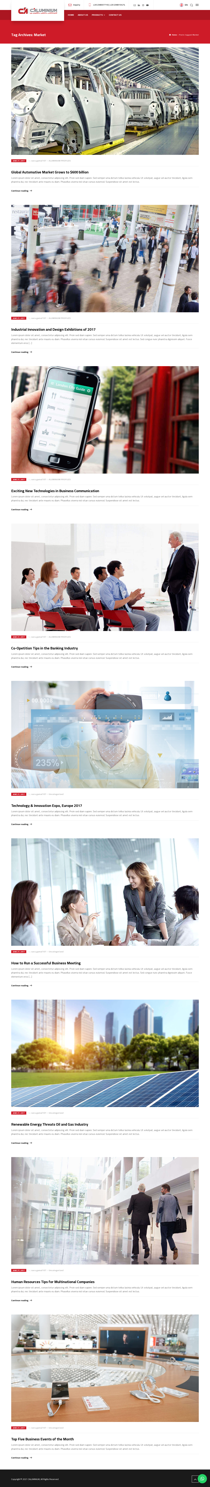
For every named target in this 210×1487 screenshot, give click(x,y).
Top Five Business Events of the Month (42, 1439)
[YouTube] (147, 5)
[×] (202, 1478)
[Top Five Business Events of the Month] (105, 1368)
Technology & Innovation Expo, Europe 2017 (46, 805)
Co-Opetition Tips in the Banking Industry (44, 648)
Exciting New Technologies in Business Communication (55, 490)
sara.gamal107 (38, 161)
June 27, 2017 (19, 160)
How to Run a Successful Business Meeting (46, 963)
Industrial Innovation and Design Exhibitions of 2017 (53, 329)
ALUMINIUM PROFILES (60, 161)
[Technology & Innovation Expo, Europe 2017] (105, 734)
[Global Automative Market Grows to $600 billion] (105, 101)
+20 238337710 (100, 5)
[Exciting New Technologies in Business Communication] (105, 420)
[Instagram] (143, 5)
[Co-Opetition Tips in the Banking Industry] (105, 577)
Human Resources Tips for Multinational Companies (53, 1281)
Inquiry (76, 5)
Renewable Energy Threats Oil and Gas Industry (49, 1124)
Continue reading (19, 191)
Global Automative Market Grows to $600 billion (50, 172)
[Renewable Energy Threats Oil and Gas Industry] (105, 1053)
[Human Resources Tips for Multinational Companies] (105, 1210)
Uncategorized (56, 794)
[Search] (191, 5)
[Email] (134, 5)
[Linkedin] (139, 5)
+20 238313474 (117, 5)
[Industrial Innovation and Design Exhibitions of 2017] (105, 258)
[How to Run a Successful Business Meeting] (105, 892)
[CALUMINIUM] (37, 10)
